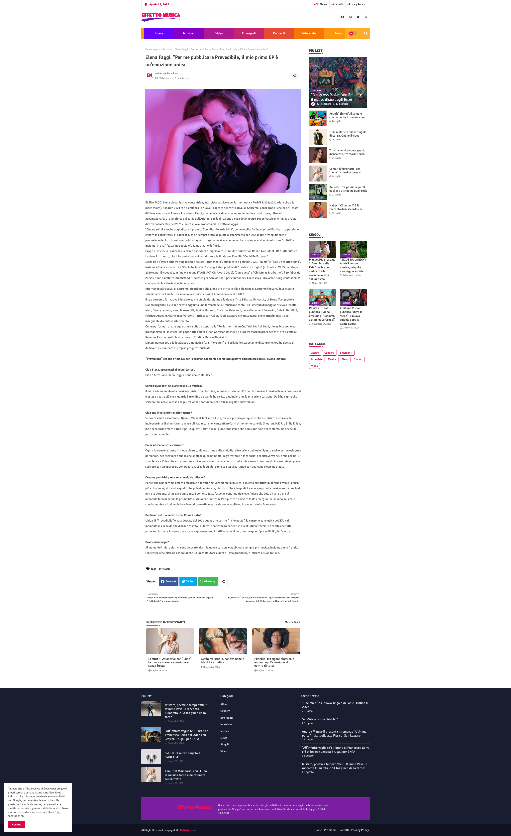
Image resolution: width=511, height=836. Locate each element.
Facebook (170, 581)
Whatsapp (209, 581)
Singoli (358, 359)
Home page (151, 49)
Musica (188, 33)
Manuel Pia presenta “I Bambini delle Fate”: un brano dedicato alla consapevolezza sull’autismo (322, 269)
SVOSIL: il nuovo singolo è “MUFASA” (182, 755)
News (339, 33)
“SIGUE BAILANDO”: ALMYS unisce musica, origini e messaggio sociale (353, 265)
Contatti (338, 4)
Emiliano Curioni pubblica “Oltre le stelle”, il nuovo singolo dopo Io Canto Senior (351, 315)
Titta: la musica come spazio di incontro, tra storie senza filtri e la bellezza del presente (347, 156)
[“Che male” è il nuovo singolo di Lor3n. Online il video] (318, 137)
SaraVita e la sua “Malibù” (320, 719)
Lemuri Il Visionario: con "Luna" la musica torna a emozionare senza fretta (169, 662)
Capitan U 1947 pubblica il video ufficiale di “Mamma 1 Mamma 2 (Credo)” (322, 314)
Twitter (190, 581)
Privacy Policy (357, 4)
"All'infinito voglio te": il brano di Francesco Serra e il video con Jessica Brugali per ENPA (187, 735)
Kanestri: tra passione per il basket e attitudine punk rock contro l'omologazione (348, 190)
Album (315, 352)
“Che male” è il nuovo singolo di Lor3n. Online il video (347, 133)
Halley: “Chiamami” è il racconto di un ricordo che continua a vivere (346, 209)
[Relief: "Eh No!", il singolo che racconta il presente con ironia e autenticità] (318, 118)
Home (159, 33)
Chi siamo (321, 4)
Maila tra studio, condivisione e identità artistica (222, 660)
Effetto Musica (187, 830)
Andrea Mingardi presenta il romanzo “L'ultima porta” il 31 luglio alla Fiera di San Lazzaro (334, 734)
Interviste (309, 33)
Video (219, 33)
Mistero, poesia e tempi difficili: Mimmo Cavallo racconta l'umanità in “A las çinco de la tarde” (186, 711)
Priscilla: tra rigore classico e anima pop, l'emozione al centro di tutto (274, 662)
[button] (366, 33)
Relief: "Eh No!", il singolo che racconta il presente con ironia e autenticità (347, 117)
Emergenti (249, 33)
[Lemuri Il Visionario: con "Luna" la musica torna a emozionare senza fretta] (318, 173)
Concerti (279, 33)
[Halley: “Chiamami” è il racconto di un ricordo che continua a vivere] (318, 210)
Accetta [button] (16, 824)
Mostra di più (292, 622)
